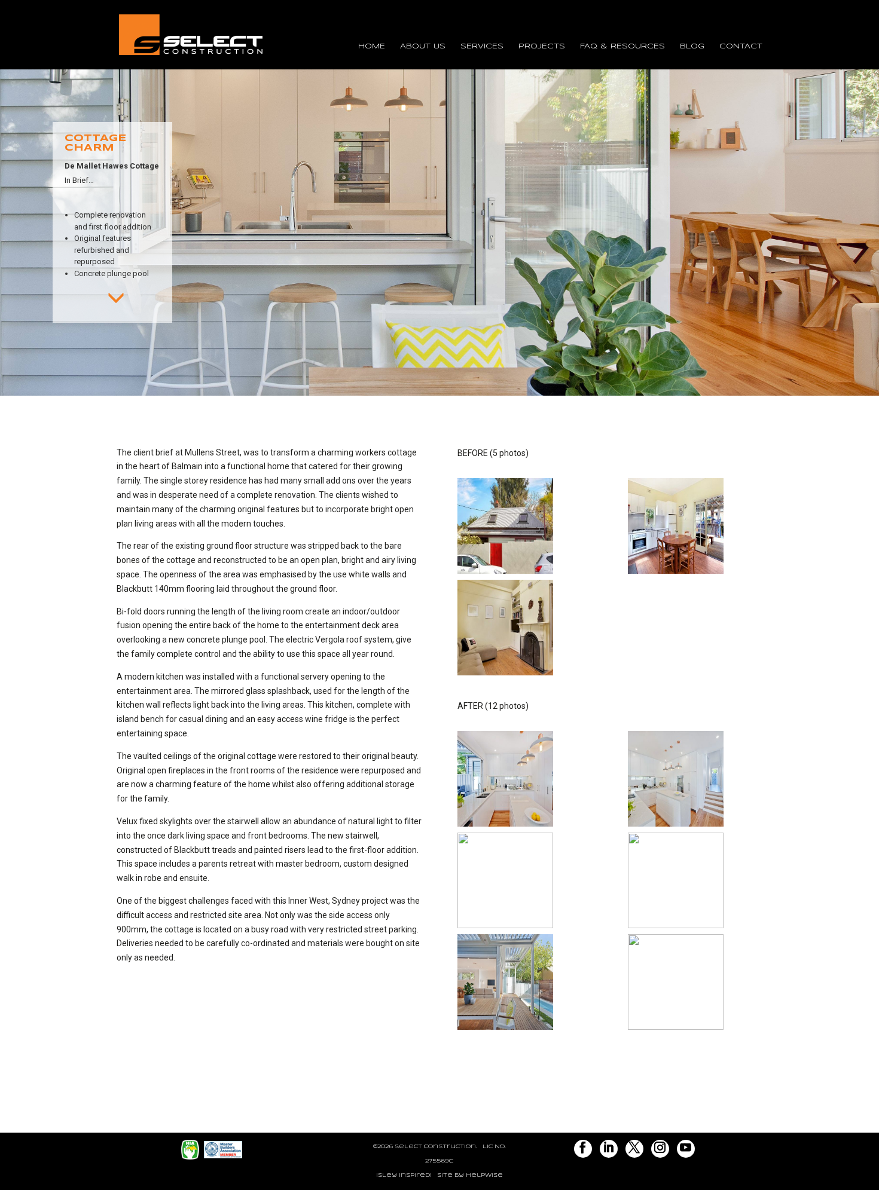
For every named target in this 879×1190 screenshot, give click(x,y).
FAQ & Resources (622, 46)
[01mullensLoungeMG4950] (505, 675)
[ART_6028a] (505, 928)
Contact (740, 46)
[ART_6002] (505, 826)
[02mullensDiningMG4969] (676, 574)
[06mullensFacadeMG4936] (505, 574)
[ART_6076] (505, 1030)
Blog (692, 46)
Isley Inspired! (404, 1175)
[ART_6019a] (676, 826)
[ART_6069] (676, 928)
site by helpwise (470, 1175)
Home (371, 46)
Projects (541, 46)
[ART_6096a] (676, 1030)
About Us (422, 46)
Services (481, 46)
